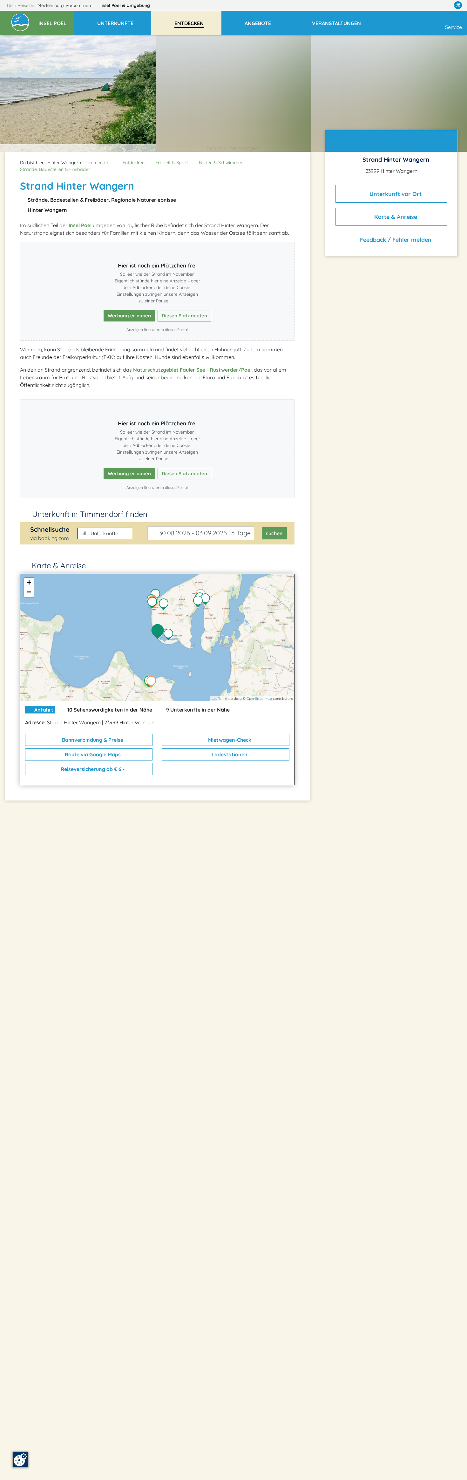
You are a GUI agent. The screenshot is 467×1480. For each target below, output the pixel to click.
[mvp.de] (458, 5)
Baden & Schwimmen (221, 163)
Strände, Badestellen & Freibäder (55, 169)
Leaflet (217, 698)
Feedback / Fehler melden (394, 239)
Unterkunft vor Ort (395, 193)
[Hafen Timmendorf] (154, 603)
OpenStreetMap (259, 698)
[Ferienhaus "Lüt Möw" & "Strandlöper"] (153, 682)
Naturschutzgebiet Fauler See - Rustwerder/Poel (192, 370)
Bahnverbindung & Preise (92, 740)
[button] (56, 20)
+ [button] (29, 582)
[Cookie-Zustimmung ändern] (20, 1459)
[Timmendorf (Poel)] (165, 605)
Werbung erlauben (129, 316)
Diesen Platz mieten (184, 316)
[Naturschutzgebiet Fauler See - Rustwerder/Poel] (170, 635)
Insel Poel (125, 5)
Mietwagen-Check (229, 740)
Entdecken (134, 163)
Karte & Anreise (395, 216)
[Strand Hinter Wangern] (159, 632)
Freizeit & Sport (171, 163)
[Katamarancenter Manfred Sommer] (157, 595)
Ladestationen (228, 754)
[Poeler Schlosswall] (199, 602)
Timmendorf (98, 163)
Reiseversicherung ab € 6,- (92, 769)
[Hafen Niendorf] (207, 600)
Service (453, 27)
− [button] (29, 592)
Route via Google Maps (92, 754)
